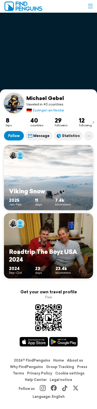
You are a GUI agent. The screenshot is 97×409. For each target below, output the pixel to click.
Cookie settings (70, 373)
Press (82, 366)
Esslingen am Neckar (45, 110)
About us (75, 360)
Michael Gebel (45, 98)
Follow (14, 135)
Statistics (71, 135)
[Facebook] (54, 388)
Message (41, 135)
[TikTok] (65, 388)
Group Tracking (60, 366)
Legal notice (61, 379)
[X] (76, 388)
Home (58, 360)
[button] (90, 6)
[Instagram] (43, 388)
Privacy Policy (39, 373)
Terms (18, 373)
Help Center (36, 379)
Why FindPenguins (26, 366)
